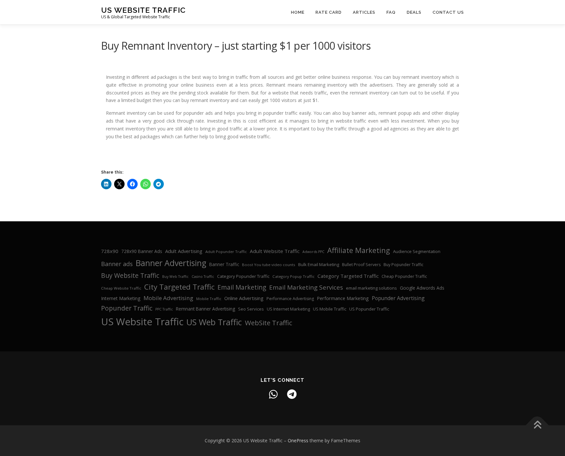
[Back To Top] (537, 425)
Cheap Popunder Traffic (404, 276)
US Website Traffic (143, 10)
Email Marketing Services (306, 287)
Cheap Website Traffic (121, 288)
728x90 (109, 251)
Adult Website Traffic (275, 251)
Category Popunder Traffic (243, 276)
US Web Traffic (214, 322)
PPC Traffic (164, 309)
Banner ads (117, 264)
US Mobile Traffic (329, 309)
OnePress (298, 440)
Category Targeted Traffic (348, 276)
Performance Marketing (343, 298)
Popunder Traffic (126, 308)
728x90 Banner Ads (141, 251)
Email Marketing (241, 287)
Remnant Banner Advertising (205, 309)
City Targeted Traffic (179, 287)
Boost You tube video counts (268, 264)
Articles (364, 12)
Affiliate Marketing (358, 250)
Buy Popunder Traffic (403, 264)
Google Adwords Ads (422, 288)
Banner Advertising (171, 263)
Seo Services (251, 309)
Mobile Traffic (208, 298)
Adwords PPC (313, 251)
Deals (414, 12)
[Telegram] (292, 394)
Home (297, 12)
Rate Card (329, 12)
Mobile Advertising (168, 298)
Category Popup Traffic (293, 276)
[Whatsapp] (273, 394)
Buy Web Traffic (175, 276)
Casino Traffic (203, 276)
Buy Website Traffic (130, 275)
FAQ (391, 12)
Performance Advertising (290, 298)
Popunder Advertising (398, 298)
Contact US (448, 12)
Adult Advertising (183, 251)
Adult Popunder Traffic (226, 251)
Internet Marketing (121, 298)
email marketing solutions (371, 288)
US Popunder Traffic (369, 309)
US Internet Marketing (288, 309)
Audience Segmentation (416, 251)
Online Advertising (244, 298)
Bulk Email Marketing (318, 264)
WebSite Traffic (268, 322)
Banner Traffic (224, 264)
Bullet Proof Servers (361, 264)
